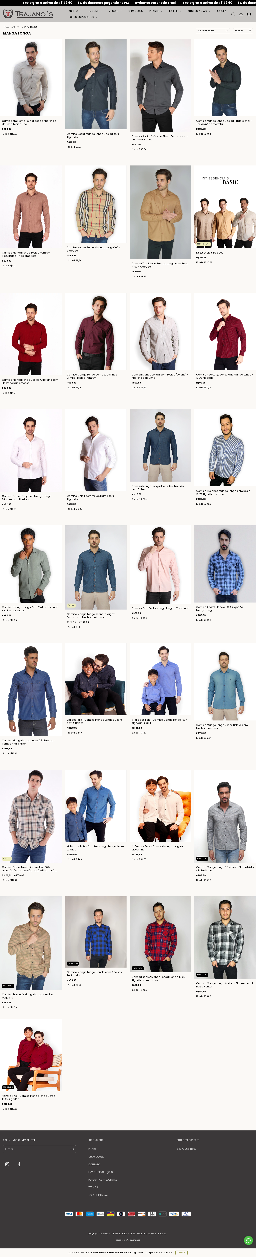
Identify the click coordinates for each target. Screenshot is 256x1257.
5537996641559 (187, 1148)
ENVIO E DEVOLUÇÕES (100, 1172)
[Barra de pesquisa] (233, 14)
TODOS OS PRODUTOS (82, 17)
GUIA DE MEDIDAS (98, 1195)
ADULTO (73, 11)
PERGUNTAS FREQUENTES (102, 1179)
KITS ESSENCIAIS (198, 11)
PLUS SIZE (93, 11)
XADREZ (221, 11)
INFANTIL (154, 11)
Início (6, 27)
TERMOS (93, 1187)
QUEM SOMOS (96, 1157)
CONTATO (94, 1164)
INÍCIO (92, 1149)
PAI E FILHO (175, 11)
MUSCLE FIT (115, 11)
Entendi (181, 1253)
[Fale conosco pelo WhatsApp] (248, 1240)
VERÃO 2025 (135, 11)
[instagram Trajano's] (7, 1164)
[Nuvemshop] (128, 1240)
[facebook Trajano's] (19, 1164)
